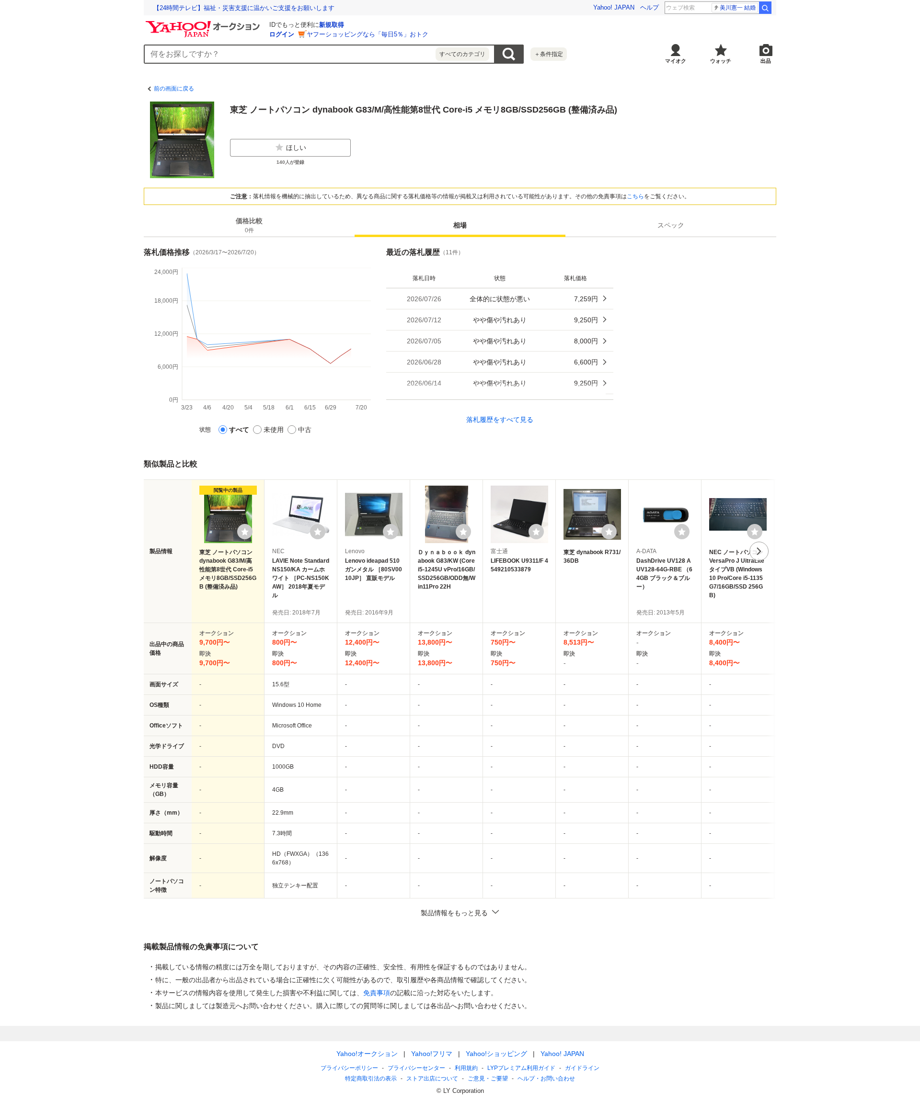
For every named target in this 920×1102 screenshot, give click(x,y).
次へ (759, 551)
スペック (670, 225)
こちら (635, 196)
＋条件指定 (548, 54)
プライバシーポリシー (349, 1068)
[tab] (249, 226)
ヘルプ (649, 7)
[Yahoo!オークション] (204, 23)
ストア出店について (432, 1078)
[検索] (765, 7)
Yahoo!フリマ (431, 1053)
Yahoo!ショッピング (496, 1053)
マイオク (675, 61)
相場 (460, 225)
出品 (765, 61)
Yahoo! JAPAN (613, 7)
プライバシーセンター (416, 1068)
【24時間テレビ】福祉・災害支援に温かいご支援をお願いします (243, 7)
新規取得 (331, 24)
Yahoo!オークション (367, 1053)
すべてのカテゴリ (462, 54)
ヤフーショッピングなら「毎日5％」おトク (367, 34)
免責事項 (376, 993)
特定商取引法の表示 (371, 1078)
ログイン (281, 34)
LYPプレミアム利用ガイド (521, 1068)
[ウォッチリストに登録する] (245, 531)
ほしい (296, 147)
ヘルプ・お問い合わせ (546, 1078)
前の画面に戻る (174, 88)
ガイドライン (582, 1068)
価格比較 (249, 225)
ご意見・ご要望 (488, 1078)
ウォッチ (720, 61)
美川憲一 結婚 (738, 7)
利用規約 (466, 1068)
